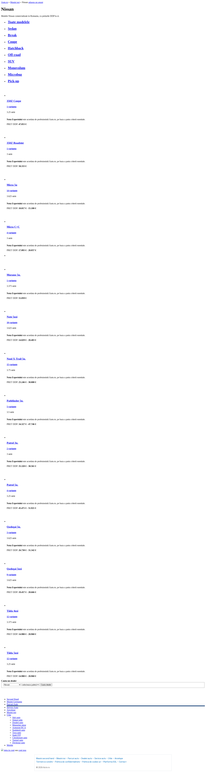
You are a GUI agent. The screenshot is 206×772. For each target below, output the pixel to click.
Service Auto (12, 707)
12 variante (12, 616)
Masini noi (15, 2)
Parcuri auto (73, 758)
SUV (11, 61)
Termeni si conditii (44, 762)
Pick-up (13, 81)
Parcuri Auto (12, 704)
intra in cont (9, 750)
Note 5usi (12, 316)
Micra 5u (12, 184)
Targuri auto (17, 740)
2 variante (11, 448)
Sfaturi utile (17, 720)
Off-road (14, 55)
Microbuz (15, 74)
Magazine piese (19, 725)
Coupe (12, 42)
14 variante (12, 190)
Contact (122, 762)
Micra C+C (13, 226)
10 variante (12, 322)
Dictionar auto (18, 743)
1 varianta (11, 106)
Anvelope (11, 710)
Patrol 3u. (12, 442)
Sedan (12, 28)
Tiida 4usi (12, 610)
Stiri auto (16, 717)
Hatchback (16, 48)
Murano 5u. (14, 274)
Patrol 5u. (12, 484)
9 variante (11, 574)
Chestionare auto (19, 737)
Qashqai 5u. (14, 526)
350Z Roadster (15, 142)
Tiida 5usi (12, 652)
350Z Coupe (14, 100)
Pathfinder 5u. (15, 400)
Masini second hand (45, 758)
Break (12, 35)
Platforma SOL (110, 762)
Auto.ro (4, 2)
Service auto (100, 758)
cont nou (22, 750)
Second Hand (13, 699)
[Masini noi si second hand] (2, 750)
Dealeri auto (17, 722)
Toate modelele (19, 22)
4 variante (11, 233)
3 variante (11, 532)
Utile (9, 715)
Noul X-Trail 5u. (16, 358)
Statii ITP (16, 735)
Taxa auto (16, 732)
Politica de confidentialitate (67, 762)
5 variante (11, 406)
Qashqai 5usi (14, 568)
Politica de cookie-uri (91, 762)
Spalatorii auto (18, 730)
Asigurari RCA (19, 727)
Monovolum (16, 68)
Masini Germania (14, 702)
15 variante (12, 364)
